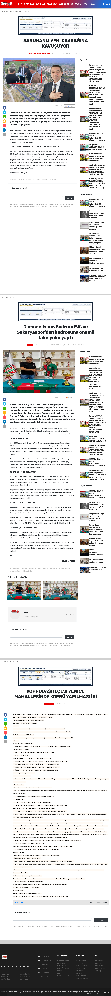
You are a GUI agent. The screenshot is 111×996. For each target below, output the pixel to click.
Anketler (98, 963)
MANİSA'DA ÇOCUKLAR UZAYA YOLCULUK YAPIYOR (97, 278)
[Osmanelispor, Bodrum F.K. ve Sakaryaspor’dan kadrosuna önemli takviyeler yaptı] (39, 372)
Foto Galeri (45, 956)
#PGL (39, 569)
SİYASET (78, 4)
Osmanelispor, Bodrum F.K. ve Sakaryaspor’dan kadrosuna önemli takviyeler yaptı (96, 238)
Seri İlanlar (79, 973)
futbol (32, 428)
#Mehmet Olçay (15, 571)
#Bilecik (24, 569)
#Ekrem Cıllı (30, 180)
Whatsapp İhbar (24, 977)
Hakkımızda (5, 974)
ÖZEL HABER (52, 4)
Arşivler (44, 968)
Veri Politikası (5, 979)
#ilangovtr (19, 902)
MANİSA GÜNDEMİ (63, 976)
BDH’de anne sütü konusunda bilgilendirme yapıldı (96, 261)
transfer (23, 434)
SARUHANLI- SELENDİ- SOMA (19, 11)
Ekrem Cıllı (14, 151)
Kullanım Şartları (24, 974)
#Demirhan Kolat (64, 569)
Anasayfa (5, 11)
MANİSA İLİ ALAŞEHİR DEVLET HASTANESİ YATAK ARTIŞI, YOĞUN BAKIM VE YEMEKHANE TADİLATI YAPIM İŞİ (97, 169)
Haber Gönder (23, 979)
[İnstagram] (9, 967)
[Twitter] (5, 967)
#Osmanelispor (15, 569)
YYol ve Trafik (81, 963)
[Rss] (21, 967)
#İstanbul (45, 180)
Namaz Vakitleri (81, 966)
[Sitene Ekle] (28, 967)
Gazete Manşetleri (82, 978)
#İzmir (37, 180)
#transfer (53, 569)
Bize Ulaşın (45, 976)
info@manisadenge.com (31, 617)
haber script (4, 993)
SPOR (85, 4)
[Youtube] (13, 967)
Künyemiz (45, 972)
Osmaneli (19, 523)
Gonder (69, 198)
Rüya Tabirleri (99, 968)
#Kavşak (53, 180)
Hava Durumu (81, 961)
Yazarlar (44, 964)
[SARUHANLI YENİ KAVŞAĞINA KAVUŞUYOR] (39, 80)
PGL (58, 428)
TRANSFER (14, 528)
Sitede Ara (99, 961)
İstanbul (18, 131)
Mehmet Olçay (63, 462)
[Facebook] (2, 967)
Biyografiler (99, 966)
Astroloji (98, 971)
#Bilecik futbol (27, 571)
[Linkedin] (17, 967)
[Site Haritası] (25, 967)
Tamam (99, 994)
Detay (90, 994)
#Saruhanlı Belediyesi (17, 180)
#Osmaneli (32, 569)
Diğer (93, 4)
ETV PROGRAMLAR (26, 4)
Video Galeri (46, 960)
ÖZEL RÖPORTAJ (66, 4)
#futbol (45, 569)
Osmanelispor (63, 482)
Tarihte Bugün (81, 968)
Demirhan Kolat (16, 462)
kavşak (16, 136)
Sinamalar (79, 971)
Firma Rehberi (81, 976)
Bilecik (40, 431)
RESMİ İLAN (40, 4)
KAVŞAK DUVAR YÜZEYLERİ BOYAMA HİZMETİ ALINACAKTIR (97, 147)
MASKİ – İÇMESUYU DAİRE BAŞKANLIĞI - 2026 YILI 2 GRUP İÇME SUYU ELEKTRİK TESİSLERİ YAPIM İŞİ (97, 183)
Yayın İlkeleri (5, 977)
